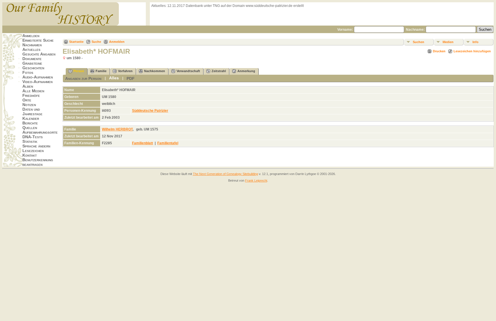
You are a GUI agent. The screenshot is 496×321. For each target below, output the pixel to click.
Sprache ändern (36, 146)
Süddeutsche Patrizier (150, 111)
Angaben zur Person (83, 78)
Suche (96, 41)
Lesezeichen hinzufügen (472, 51)
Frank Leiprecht (256, 180)
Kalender (30, 118)
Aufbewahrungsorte (40, 132)
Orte (26, 100)
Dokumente (32, 58)
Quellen (29, 127)
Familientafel (167, 143)
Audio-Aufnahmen (37, 77)
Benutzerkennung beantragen (37, 162)
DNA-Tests (32, 136)
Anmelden (30, 35)
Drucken (439, 51)
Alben (27, 86)
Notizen (29, 104)
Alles (114, 78)
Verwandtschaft (188, 71)
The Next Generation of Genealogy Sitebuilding (225, 174)
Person (78, 71)
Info (475, 42)
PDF (131, 78)
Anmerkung (246, 71)
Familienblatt (142, 143)
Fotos (27, 72)
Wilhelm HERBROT (117, 129)
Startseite (76, 41)
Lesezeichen (33, 150)
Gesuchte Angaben (38, 54)
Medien (448, 42)
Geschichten (33, 68)
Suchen (418, 42)
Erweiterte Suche (38, 40)
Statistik (29, 141)
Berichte (30, 123)
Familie (101, 71)
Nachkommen (154, 71)
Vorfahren (125, 71)
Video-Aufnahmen (37, 81)
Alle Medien (33, 91)
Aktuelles (31, 49)
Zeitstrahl (219, 71)
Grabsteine (32, 63)
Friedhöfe (31, 95)
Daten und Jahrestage (32, 111)
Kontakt (29, 155)
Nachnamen (32, 45)
